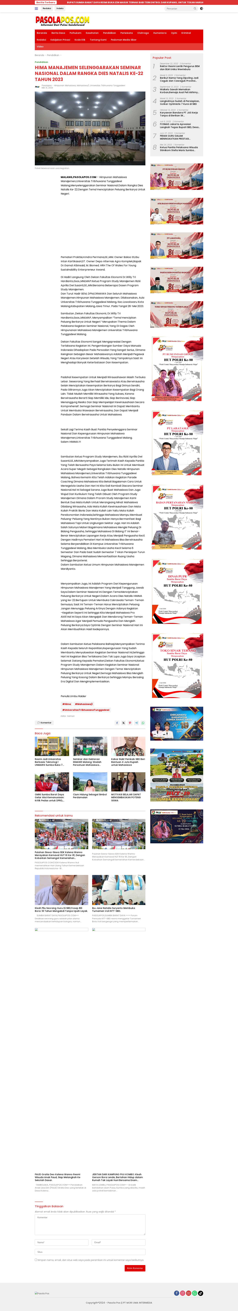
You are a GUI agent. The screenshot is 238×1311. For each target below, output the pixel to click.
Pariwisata (126, 33)
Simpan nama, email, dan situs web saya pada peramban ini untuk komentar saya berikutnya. (91, 1260)
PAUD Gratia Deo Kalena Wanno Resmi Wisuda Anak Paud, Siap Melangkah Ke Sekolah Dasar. (57, 1177)
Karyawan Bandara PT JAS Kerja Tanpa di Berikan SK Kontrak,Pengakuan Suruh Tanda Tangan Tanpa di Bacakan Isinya (179, 114)
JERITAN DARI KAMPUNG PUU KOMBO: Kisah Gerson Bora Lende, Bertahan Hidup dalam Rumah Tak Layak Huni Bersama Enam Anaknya (117, 1177)
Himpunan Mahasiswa (65, 85)
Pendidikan (109, 33)
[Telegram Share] (136, 722)
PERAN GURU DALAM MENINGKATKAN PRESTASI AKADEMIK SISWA (174, 137)
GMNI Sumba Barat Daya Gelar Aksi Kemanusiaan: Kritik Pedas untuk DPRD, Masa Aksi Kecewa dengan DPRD (51, 797)
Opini (174, 33)
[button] (195, 8)
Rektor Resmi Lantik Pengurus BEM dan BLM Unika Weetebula (180, 68)
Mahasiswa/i (83, 85)
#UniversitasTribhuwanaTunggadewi (85, 710)
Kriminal (186, 33)
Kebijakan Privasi (60, 39)
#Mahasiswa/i (84, 704)
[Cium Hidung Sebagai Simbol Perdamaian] (90, 782)
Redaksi (47, 8)
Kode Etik (80, 39)
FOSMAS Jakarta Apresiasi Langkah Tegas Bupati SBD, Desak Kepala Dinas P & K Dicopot (180, 126)
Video (40, 46)
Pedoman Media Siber (123, 39)
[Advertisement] (103, 229)
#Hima (66, 704)
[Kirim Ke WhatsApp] (143, 722)
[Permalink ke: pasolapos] (37, 86)
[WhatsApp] (194, 1293)
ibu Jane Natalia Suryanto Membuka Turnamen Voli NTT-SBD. (113, 909)
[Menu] (37, 8)
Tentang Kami (98, 39)
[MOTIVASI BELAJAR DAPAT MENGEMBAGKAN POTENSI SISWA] (128, 782)
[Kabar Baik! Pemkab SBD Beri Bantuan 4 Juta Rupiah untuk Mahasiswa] (128, 746)
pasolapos (47, 85)
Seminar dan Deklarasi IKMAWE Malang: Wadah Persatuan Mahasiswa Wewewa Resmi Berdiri (87, 762)
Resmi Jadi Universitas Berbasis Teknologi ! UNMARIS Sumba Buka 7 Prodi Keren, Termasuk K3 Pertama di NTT (50, 762)
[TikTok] (200, 1293)
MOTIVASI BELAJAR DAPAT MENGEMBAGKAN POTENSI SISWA (126, 797)
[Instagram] (182, 1293)
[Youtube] (188, 1293)
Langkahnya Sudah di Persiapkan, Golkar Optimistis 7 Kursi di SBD (179, 102)
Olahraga (143, 33)
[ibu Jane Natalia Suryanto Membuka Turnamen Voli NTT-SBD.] (119, 890)
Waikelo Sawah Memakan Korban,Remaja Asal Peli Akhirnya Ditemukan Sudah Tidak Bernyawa (180, 91)
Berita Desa (58, 33)
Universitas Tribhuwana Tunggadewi (107, 85)
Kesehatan (92, 33)
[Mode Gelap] (201, 8)
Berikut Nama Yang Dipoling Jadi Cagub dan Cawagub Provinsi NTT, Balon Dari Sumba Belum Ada (180, 79)
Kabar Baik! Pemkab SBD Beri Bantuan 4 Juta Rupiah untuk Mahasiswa (128, 762)
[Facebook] (176, 1293)
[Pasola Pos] (62, 20)
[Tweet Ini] (123, 722)
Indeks (60, 8)
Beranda (42, 33)
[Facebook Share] (117, 722)
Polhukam (75, 33)
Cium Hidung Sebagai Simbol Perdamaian (90, 796)
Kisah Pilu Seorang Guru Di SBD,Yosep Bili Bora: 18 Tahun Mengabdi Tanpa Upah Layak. (61, 909)
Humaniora (159, 33)
